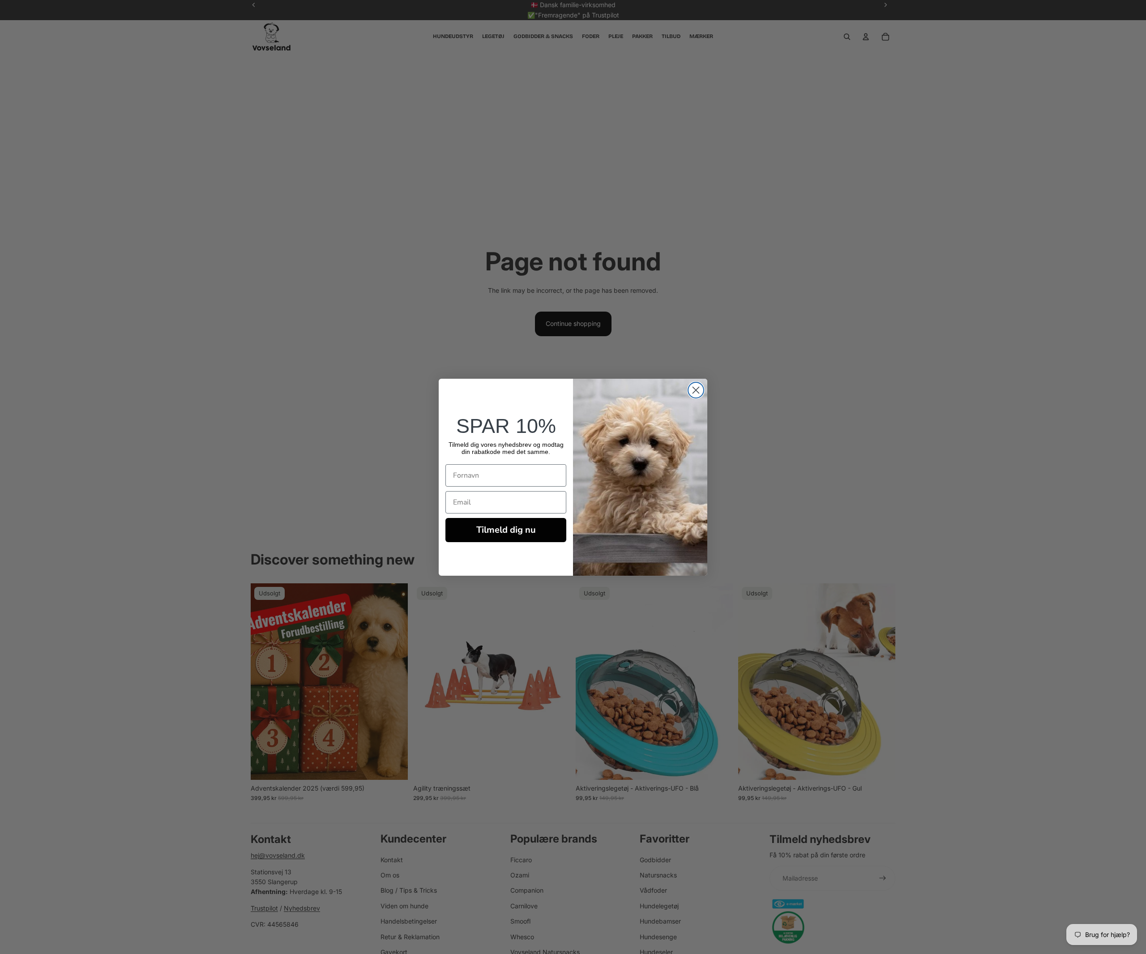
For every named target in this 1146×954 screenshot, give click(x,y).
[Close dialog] (696, 390)
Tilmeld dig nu (506, 530)
